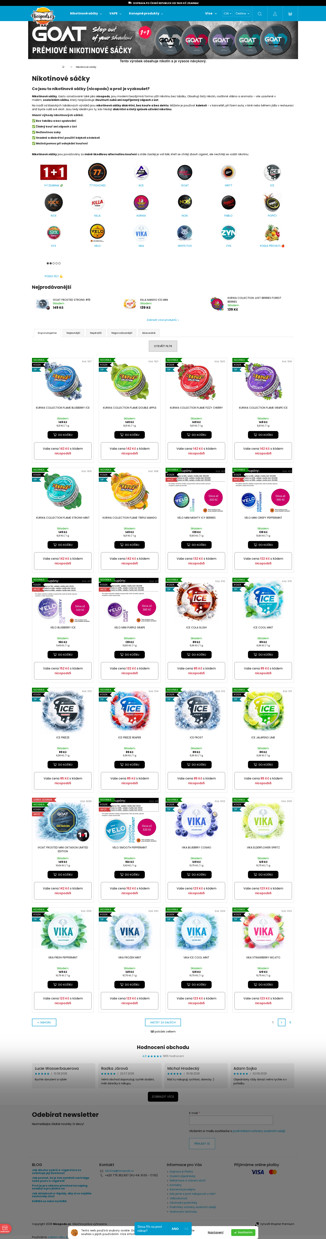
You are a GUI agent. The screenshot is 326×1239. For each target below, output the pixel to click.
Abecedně (148, 333)
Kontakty (176, 1185)
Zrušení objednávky (182, 1176)
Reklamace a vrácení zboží (188, 1180)
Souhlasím (245, 1232)
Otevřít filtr (163, 346)
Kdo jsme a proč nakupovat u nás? (193, 1194)
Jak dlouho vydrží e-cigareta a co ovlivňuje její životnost (56, 1172)
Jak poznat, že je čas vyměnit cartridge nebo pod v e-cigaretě (60, 1179)
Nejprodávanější (122, 333)
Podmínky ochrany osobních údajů (193, 1207)
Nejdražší (96, 333)
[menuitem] (86, 13)
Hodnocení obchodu (163, 1047)
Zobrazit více (163, 1096)
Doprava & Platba (181, 1171)
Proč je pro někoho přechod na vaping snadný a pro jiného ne (59, 1187)
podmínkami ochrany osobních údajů (259, 1131)
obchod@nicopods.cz (119, 1171)
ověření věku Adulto (61, 1237)
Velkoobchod (178, 1198)
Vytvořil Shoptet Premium (277, 1224)
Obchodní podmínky (183, 1203)
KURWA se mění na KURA (49, 1201)
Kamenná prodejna (182, 1189)
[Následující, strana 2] (281, 1022)
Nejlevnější (73, 333)
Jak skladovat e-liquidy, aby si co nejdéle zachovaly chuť (62, 1195)
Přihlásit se (202, 1144)
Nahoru (45, 1022)
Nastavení (215, 1232)
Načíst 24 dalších (163, 1022)
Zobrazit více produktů (162, 320)
